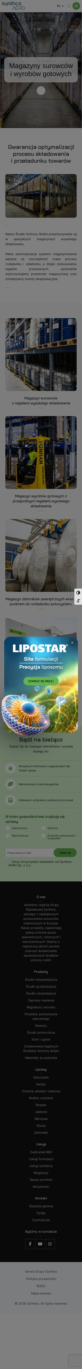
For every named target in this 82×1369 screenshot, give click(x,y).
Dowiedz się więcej (41, 681)
